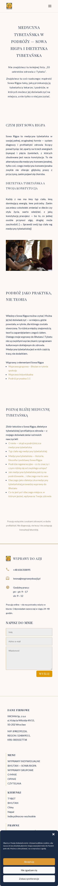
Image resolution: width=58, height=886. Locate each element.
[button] (53, 834)
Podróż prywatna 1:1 (19, 378)
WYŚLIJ (44, 674)
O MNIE (12, 774)
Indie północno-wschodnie (22, 816)
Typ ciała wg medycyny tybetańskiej (27, 451)
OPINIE (12, 778)
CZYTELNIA (14, 783)
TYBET (12, 798)
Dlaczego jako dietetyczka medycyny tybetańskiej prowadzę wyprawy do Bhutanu (28, 484)
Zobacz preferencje (29, 878)
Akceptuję (29, 861)
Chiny (11, 807)
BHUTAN (13, 802)
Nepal (11, 811)
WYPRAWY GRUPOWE (20, 770)
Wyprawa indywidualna (21, 374)
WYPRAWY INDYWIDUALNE (24, 761)
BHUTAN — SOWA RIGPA (22, 765)
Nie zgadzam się (29, 870)
